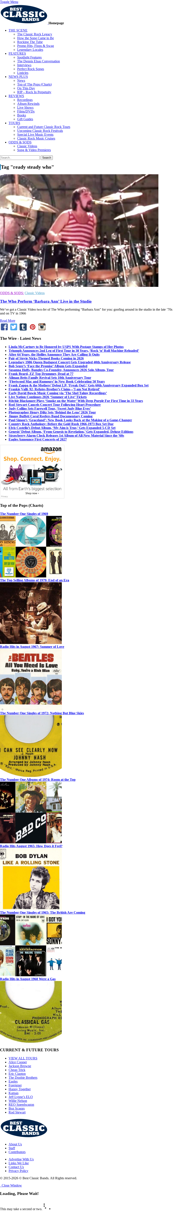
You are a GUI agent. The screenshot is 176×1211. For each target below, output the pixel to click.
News (21, 80)
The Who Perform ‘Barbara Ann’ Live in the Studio (46, 301)
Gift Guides (25, 119)
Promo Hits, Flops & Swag (35, 46)
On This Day (26, 88)
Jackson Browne (20, 1066)
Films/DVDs (26, 111)
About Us (15, 1144)
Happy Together (20, 1089)
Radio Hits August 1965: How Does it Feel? (31, 846)
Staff (12, 1148)
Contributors (17, 1152)
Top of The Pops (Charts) (34, 84)
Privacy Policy (18, 1171)
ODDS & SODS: (12, 293)
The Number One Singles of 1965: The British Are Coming (42, 912)
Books (21, 115)
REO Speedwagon (21, 1104)
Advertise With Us (21, 1159)
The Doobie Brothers (23, 1077)
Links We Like (19, 1163)
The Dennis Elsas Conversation (38, 61)
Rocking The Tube (30, 42)
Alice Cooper (18, 1062)
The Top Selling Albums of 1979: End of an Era (34, 580)
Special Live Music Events (35, 134)
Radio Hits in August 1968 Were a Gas (28, 979)
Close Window (11, 1185)
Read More (7, 320)
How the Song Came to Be (35, 38)
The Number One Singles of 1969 (24, 514)
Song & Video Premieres (34, 150)
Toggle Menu (9, 2)
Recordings (25, 100)
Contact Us (16, 1167)
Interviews (24, 65)
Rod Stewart (17, 1112)
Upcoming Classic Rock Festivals (40, 130)
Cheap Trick (17, 1070)
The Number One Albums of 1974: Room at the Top (38, 779)
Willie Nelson (18, 1101)
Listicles (22, 73)
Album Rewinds (28, 103)
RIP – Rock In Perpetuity (34, 92)
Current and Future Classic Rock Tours (43, 127)
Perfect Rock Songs (30, 69)
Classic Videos (27, 146)
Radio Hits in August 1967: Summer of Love (32, 646)
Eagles (13, 1081)
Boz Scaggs (17, 1108)
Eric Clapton (17, 1074)
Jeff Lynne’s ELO (21, 1097)
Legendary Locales (30, 49)
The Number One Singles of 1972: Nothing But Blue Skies (42, 713)
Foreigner (15, 1085)
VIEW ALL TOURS (23, 1058)
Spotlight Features (29, 57)
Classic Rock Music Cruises (36, 138)
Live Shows (25, 107)
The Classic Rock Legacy (34, 34)
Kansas (13, 1093)
